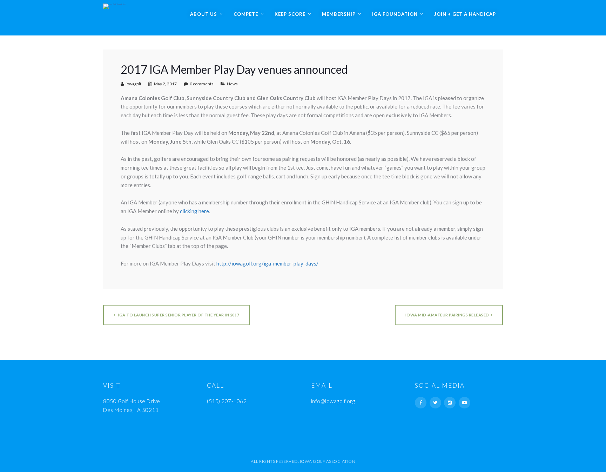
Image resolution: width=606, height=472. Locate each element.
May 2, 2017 (165, 83)
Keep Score (290, 14)
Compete (246, 14)
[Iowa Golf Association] (114, 4)
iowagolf (133, 83)
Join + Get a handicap (465, 14)
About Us (203, 14)
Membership (339, 14)
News (232, 83)
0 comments (202, 83)
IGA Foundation (395, 14)
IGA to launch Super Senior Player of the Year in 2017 (178, 315)
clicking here (194, 211)
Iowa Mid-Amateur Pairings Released (447, 315)
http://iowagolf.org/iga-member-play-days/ (267, 263)
